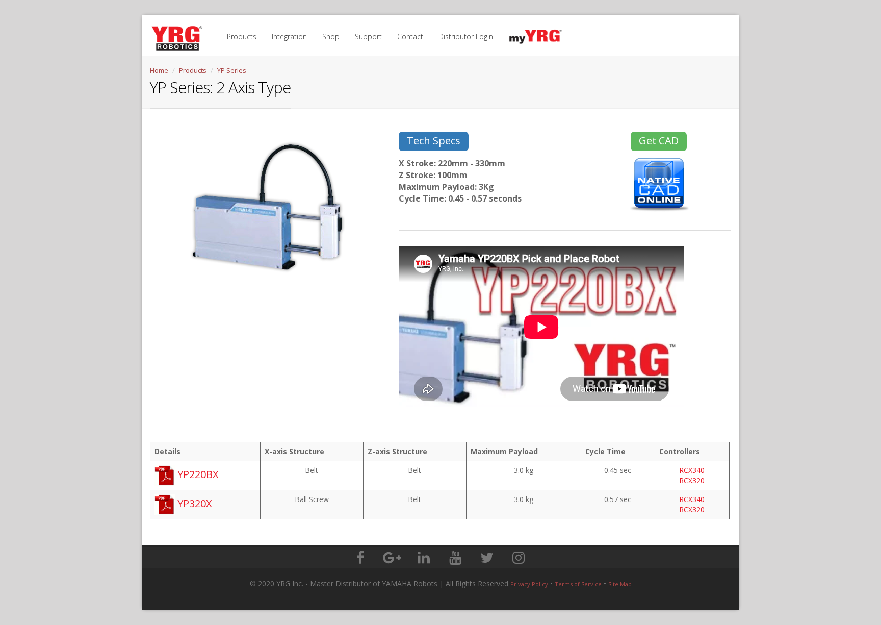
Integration (289, 36)
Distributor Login (465, 36)
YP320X (193, 503)
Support (368, 36)
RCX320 (692, 480)
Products (241, 36)
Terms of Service (578, 584)
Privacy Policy (529, 584)
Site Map (620, 584)
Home (159, 70)
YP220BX (197, 474)
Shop (331, 36)
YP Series (231, 70)
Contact (410, 36)
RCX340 (692, 470)
